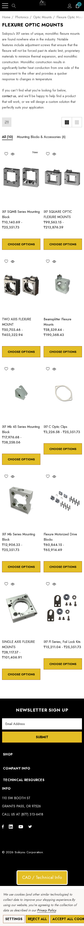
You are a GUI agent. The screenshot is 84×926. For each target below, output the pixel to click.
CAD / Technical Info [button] (42, 877)
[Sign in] (69, 5)
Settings (13, 919)
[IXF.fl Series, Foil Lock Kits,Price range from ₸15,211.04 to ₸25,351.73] (63, 607)
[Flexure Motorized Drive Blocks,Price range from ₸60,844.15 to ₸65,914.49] (63, 500)
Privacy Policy (46, 910)
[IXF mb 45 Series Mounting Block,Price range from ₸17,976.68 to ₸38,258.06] (21, 392)
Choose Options (21, 244)
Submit (42, 737)
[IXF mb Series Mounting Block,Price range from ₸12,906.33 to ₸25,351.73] (21, 500)
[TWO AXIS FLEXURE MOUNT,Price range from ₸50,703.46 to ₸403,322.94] (21, 285)
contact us (9, 96)
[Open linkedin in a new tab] (11, 826)
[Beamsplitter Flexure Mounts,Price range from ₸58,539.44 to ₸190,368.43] (63, 285)
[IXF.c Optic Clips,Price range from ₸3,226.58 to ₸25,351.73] (63, 392)
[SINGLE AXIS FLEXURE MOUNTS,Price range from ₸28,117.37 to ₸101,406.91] (21, 607)
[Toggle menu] (5, 6)
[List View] (77, 122)
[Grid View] (67, 122)
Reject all (37, 919)
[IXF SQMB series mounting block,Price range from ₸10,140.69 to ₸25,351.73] (21, 177)
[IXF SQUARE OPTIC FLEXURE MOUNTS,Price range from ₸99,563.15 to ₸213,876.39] (63, 177)
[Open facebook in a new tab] (3, 826)
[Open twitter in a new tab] (30, 826)
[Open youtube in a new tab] (21, 826)
